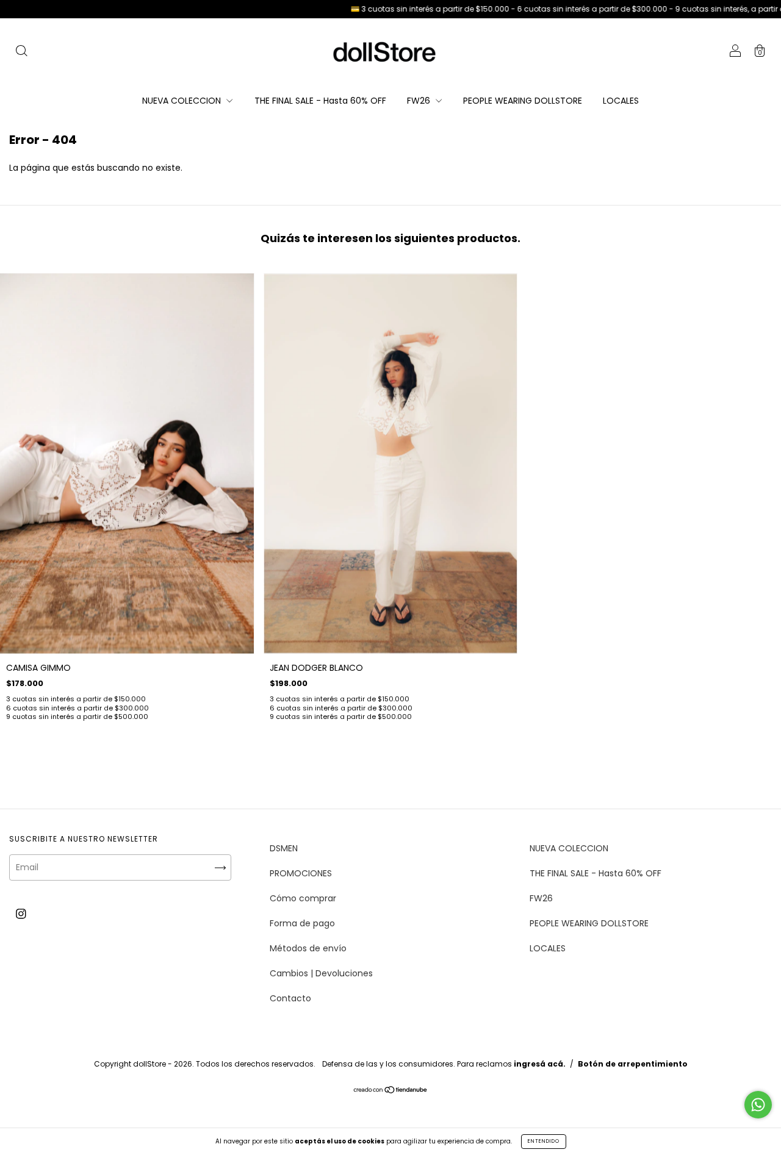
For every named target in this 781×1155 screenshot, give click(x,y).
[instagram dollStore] (21, 913)
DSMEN (284, 848)
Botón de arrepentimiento (633, 1064)
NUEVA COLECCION (182, 101)
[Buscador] (21, 52)
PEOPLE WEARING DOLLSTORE (522, 101)
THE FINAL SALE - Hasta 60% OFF (320, 101)
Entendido (544, 1141)
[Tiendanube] (391, 1090)
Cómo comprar (303, 898)
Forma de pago (302, 923)
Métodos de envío (308, 948)
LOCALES (621, 101)
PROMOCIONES (301, 873)
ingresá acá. (540, 1064)
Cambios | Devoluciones (321, 973)
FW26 (420, 101)
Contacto (290, 998)
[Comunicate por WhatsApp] (758, 1104)
